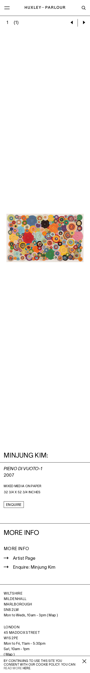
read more (13, 668)
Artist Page (24, 559)
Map (52, 615)
